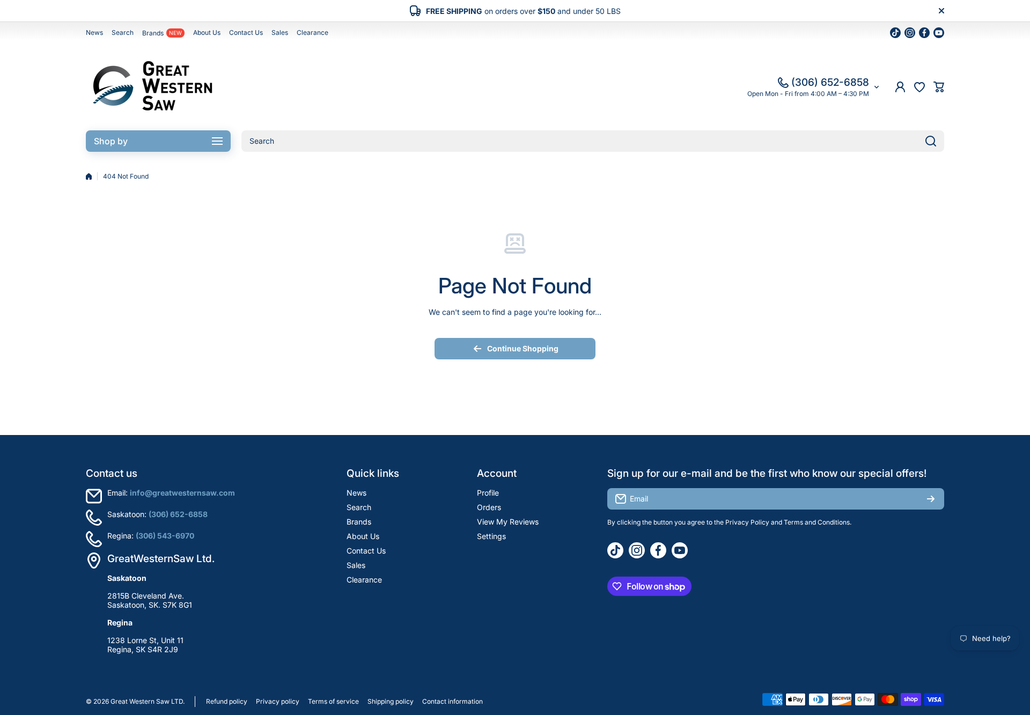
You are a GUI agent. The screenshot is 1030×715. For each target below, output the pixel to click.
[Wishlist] (919, 87)
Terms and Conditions (817, 522)
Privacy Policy (747, 522)
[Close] (941, 10)
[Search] (930, 141)
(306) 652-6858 (830, 82)
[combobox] (592, 141)
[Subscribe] (930, 499)
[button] (938, 87)
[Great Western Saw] (153, 87)
